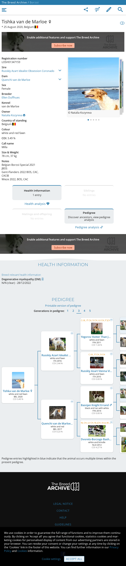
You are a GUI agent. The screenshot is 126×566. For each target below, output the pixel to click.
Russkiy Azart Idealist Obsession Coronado (28, 71)
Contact (63, 510)
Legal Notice (63, 504)
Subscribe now (63, 45)
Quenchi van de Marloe (16, 80)
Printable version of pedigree (63, 305)
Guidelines (63, 524)
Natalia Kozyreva (12, 115)
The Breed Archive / (15, 2)
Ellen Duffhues (11, 97)
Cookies (22, 551)
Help (63, 517)
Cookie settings (51, 559)
